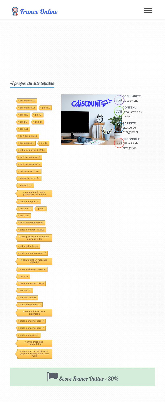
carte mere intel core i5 (32, 283)
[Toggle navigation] (148, 10)
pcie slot (24, 215)
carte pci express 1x (30, 304)
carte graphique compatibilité (35, 343)
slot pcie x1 (26, 185)
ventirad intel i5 (28, 297)
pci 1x (44, 143)
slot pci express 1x (29, 178)
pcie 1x (38, 122)
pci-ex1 (23, 122)
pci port (24, 276)
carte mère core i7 (29, 335)
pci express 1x (27, 107)
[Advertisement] (82, 50)
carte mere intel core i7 (32, 321)
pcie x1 (46, 107)
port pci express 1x (30, 164)
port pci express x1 (30, 157)
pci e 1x (24, 129)
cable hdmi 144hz (29, 246)
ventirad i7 (25, 290)
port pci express (28, 136)
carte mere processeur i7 (33, 253)
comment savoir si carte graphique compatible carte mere (34, 353)
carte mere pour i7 (29, 201)
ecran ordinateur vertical (32, 269)
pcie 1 (41, 208)
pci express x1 (27, 100)
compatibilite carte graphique (35, 312)
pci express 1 (27, 143)
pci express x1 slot (29, 171)
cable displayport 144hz (32, 150)
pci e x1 (24, 115)
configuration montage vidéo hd (35, 261)
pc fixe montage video (31, 222)
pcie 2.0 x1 (25, 208)
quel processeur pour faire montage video (35, 237)
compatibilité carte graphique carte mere (34, 193)
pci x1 (38, 115)
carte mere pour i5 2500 (32, 229)
